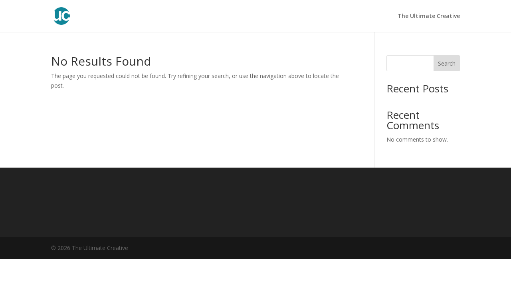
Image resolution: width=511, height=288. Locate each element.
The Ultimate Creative (429, 16)
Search (447, 63)
